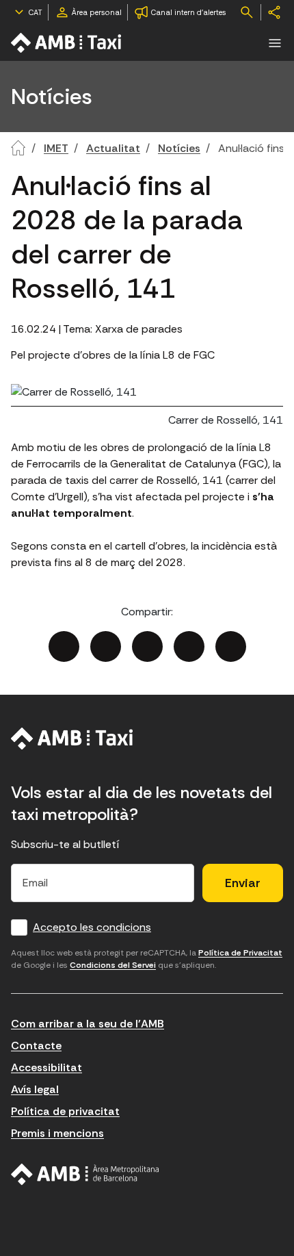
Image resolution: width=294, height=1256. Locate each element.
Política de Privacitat (240, 952)
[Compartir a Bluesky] (189, 646)
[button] (275, 43)
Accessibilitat (46, 1067)
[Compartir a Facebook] (64, 646)
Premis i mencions (57, 1133)
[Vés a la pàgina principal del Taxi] (72, 738)
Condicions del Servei (113, 965)
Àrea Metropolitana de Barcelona (85, 1174)
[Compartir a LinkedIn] (147, 646)
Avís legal (35, 1089)
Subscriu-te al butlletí (65, 844)
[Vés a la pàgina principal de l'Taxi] (67, 43)
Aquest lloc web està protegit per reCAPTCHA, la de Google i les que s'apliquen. (146, 959)
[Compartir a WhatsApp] (230, 646)
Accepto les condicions (92, 927)
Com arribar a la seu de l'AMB (87, 1023)
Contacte (36, 1045)
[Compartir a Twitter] (105, 646)
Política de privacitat (65, 1111)
